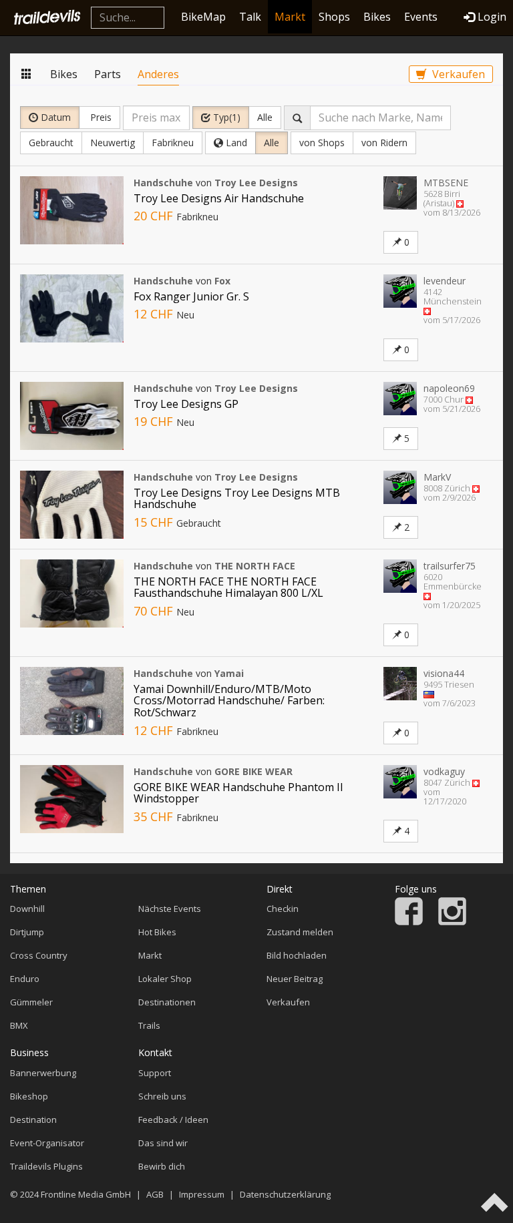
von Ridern (384, 142)
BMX (19, 1025)
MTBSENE (445, 182)
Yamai (229, 673)
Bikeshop (29, 1096)
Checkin (283, 909)
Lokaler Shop (165, 979)
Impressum (201, 1194)
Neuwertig (112, 142)
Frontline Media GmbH (86, 1194)
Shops (334, 16)
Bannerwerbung (43, 1073)
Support (154, 1073)
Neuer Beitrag (295, 979)
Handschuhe (163, 182)
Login (492, 16)
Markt (290, 16)
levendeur (444, 280)
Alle (265, 117)
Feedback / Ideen (173, 1120)
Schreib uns (162, 1096)
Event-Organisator (47, 1143)
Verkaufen (457, 74)
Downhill (27, 909)
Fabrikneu (173, 142)
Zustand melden (300, 932)
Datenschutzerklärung (285, 1194)
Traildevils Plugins (46, 1166)
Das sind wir (163, 1143)
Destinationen (167, 1002)
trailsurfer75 (449, 565)
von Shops (322, 142)
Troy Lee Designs (256, 182)
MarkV (437, 477)
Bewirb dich (161, 1166)
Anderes (158, 74)
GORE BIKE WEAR (253, 771)
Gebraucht (51, 142)
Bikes (377, 16)
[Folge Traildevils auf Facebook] (409, 922)
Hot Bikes (157, 932)
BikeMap (203, 16)
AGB (155, 1194)
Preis (100, 117)
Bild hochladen (297, 955)
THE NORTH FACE (254, 565)
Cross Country (38, 955)
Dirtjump (27, 932)
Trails (149, 1025)
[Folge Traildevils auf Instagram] (452, 922)
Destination (33, 1120)
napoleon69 (449, 388)
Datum (54, 117)
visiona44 (443, 673)
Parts (107, 74)
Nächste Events (169, 909)
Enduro (24, 979)
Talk (250, 16)
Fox (222, 280)
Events (421, 16)
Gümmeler (31, 1002)
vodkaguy (444, 771)
